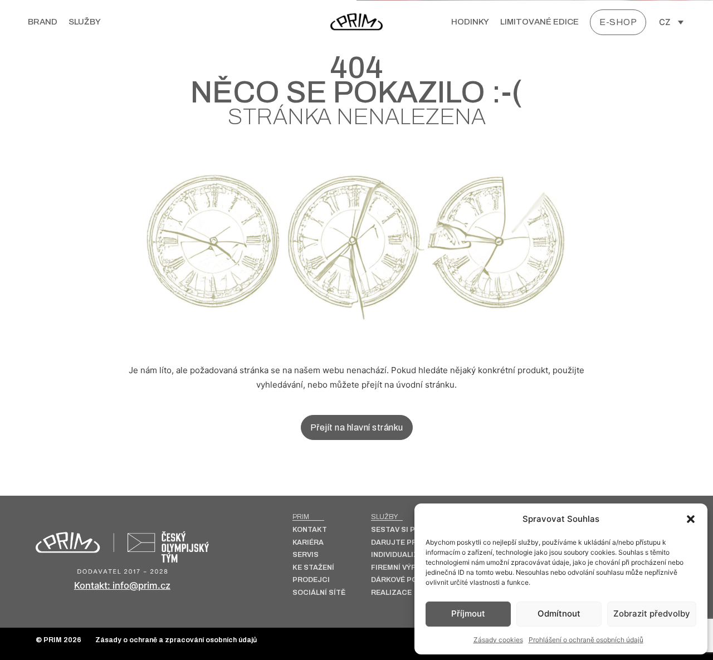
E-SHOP (618, 22)
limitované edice (539, 21)
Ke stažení (313, 567)
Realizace (391, 593)
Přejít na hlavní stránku (356, 427)
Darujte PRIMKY (402, 542)
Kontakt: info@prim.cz (122, 585)
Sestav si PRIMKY (404, 530)
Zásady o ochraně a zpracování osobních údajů (176, 640)
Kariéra (308, 542)
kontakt (309, 530)
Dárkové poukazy (406, 580)
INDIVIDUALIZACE (402, 555)
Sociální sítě (318, 593)
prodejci (311, 580)
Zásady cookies (498, 639)
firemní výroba (401, 567)
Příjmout (468, 613)
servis (305, 555)
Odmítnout (559, 613)
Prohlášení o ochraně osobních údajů (586, 639)
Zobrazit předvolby (651, 613)
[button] (690, 519)
